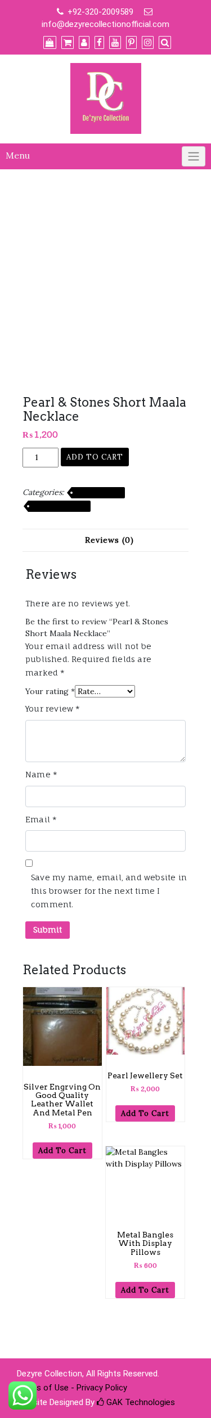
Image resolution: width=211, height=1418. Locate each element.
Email (41, 819)
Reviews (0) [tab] (109, 540)
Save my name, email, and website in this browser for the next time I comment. (109, 890)
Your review (52, 708)
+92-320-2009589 (100, 12)
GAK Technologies (139, 1402)
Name (41, 774)
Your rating (50, 691)
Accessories (98, 493)
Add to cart (94, 457)
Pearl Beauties (59, 506)
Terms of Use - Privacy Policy (72, 1388)
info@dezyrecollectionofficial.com (105, 24)
